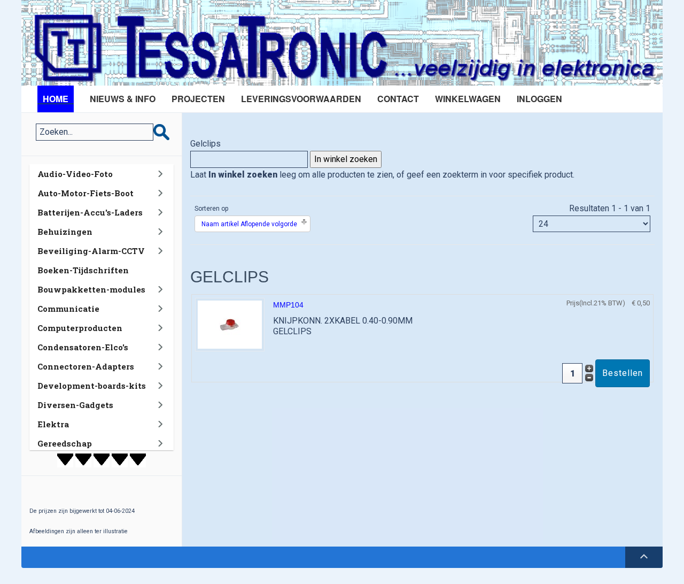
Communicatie (68, 308)
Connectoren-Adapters (85, 366)
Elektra (53, 424)
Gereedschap (64, 443)
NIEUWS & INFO (123, 99)
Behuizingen (64, 231)
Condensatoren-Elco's (82, 347)
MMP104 (288, 305)
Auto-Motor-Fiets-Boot (85, 193)
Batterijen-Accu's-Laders (90, 212)
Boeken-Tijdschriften (83, 270)
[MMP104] (230, 324)
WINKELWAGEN (468, 99)
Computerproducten (79, 327)
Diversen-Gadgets (75, 404)
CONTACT (398, 99)
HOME (55, 99)
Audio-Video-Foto (75, 173)
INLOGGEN (539, 99)
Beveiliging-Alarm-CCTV (91, 250)
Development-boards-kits (91, 385)
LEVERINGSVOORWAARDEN (301, 99)
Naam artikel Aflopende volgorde (249, 224)
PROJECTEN (198, 99)
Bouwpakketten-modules (91, 289)
